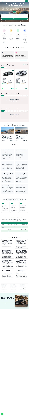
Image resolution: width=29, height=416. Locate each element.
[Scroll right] (27, 95)
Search (15, 18)
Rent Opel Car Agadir (22, 288)
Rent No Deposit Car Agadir (13, 288)
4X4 (5, 95)
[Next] (27, 79)
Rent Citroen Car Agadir (13, 285)
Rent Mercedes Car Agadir (23, 287)
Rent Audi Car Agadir (12, 284)
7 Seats (8, 95)
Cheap (11, 95)
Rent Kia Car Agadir (3, 287)
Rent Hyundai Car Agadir (22, 286)
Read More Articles (14, 144)
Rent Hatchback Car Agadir (13, 286)
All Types (3, 95)
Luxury (18, 95)
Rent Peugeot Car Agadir (4, 289)
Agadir (6, 67)
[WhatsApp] (2, 88)
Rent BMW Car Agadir (22, 284)
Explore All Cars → (25, 64)
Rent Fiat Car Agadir (3, 286)
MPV (21, 95)
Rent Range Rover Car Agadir (23, 289)
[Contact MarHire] (2, 414)
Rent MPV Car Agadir (3, 288)
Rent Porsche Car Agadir (13, 289)
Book (12, 88)
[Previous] (2, 79)
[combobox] (4, 16)
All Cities (3, 67)
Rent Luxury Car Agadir (13, 287)
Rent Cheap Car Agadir (4, 285)
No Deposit (24, 95)
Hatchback (15, 95)
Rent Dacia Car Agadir (22, 285)
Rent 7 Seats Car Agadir (4, 284)
